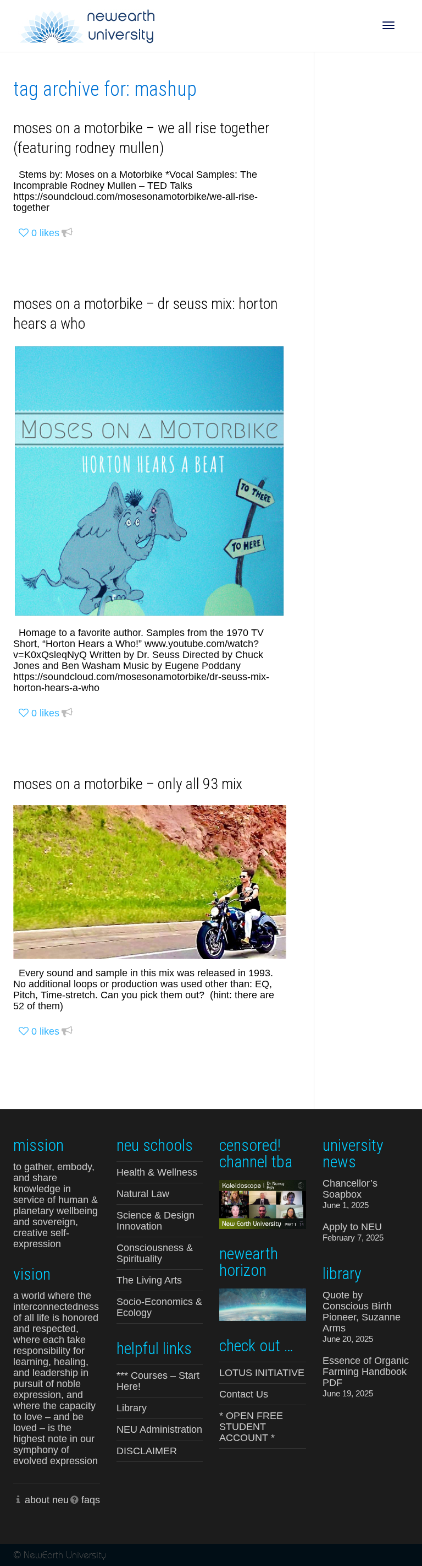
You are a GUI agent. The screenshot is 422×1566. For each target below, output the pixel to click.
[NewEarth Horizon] (262, 1303)
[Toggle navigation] (388, 25)
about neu (47, 1499)
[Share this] (67, 233)
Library (131, 1407)
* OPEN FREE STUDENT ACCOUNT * (251, 1426)
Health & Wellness (156, 1172)
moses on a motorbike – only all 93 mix (127, 784)
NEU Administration (159, 1429)
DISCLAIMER (146, 1450)
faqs (90, 1499)
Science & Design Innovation (155, 1221)
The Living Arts (149, 1280)
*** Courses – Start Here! (157, 1381)
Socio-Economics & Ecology (159, 1307)
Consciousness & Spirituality (154, 1253)
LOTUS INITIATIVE (261, 1372)
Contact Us (243, 1394)
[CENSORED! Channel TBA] (262, 1203)
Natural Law (142, 1193)
